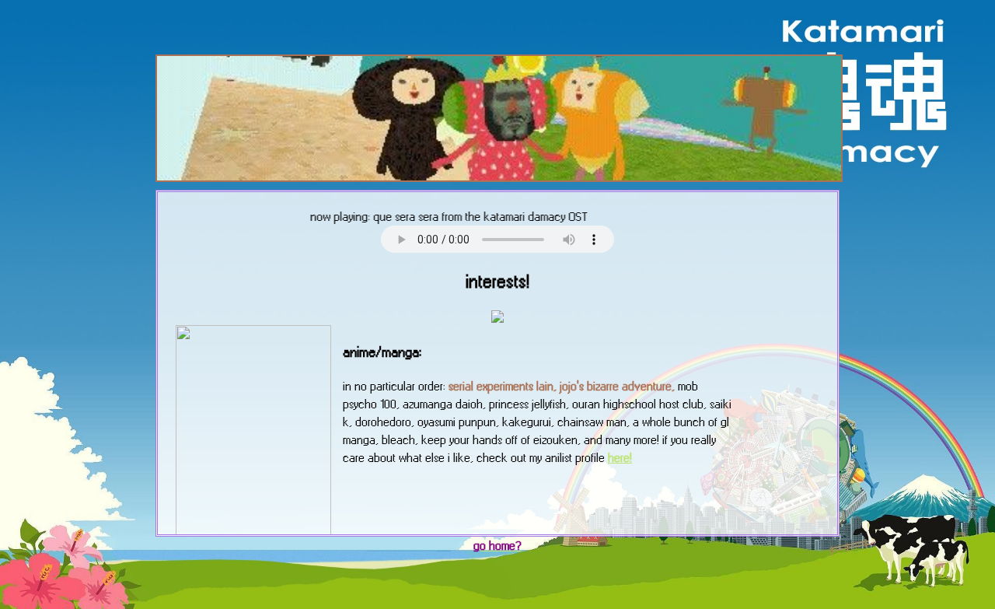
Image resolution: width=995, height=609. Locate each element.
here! (620, 458)
